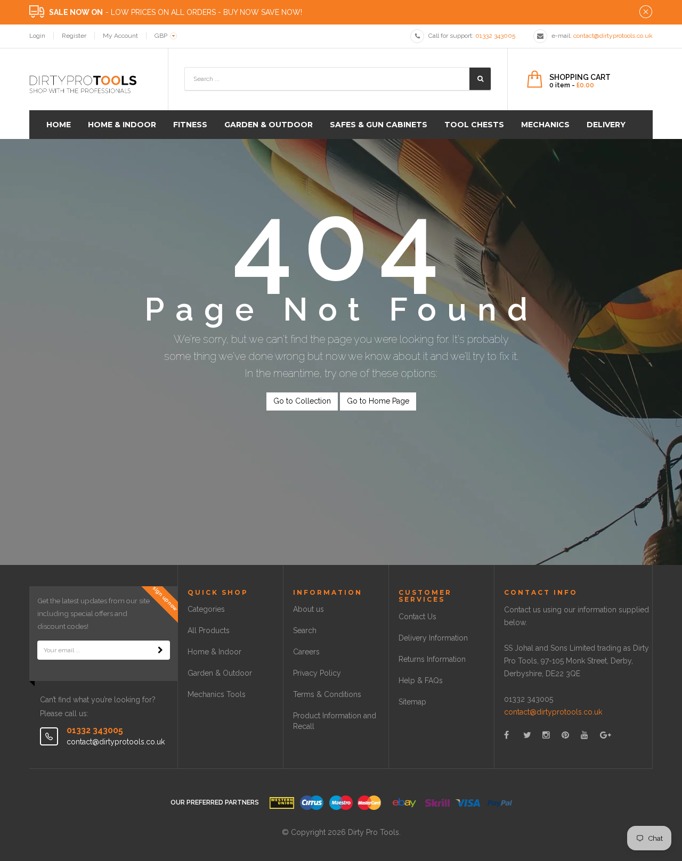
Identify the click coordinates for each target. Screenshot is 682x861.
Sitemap (412, 702)
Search (304, 630)
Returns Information (432, 659)
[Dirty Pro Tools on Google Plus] (605, 735)
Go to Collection (302, 401)
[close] (646, 12)
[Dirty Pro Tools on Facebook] (506, 735)
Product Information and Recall (334, 721)
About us (308, 609)
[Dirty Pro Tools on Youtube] (584, 735)
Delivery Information (433, 638)
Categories (206, 609)
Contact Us (417, 616)
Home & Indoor (214, 651)
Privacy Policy (317, 673)
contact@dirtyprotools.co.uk (553, 712)
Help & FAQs (421, 680)
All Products (209, 630)
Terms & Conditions (327, 694)
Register (74, 35)
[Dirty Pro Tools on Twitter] (527, 735)
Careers (306, 651)
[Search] (480, 79)
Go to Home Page (378, 401)
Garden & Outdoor (220, 673)
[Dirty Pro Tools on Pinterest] (565, 735)
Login (37, 35)
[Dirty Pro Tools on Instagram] (546, 735)
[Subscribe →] (160, 650)
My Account (120, 35)
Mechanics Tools (217, 694)
